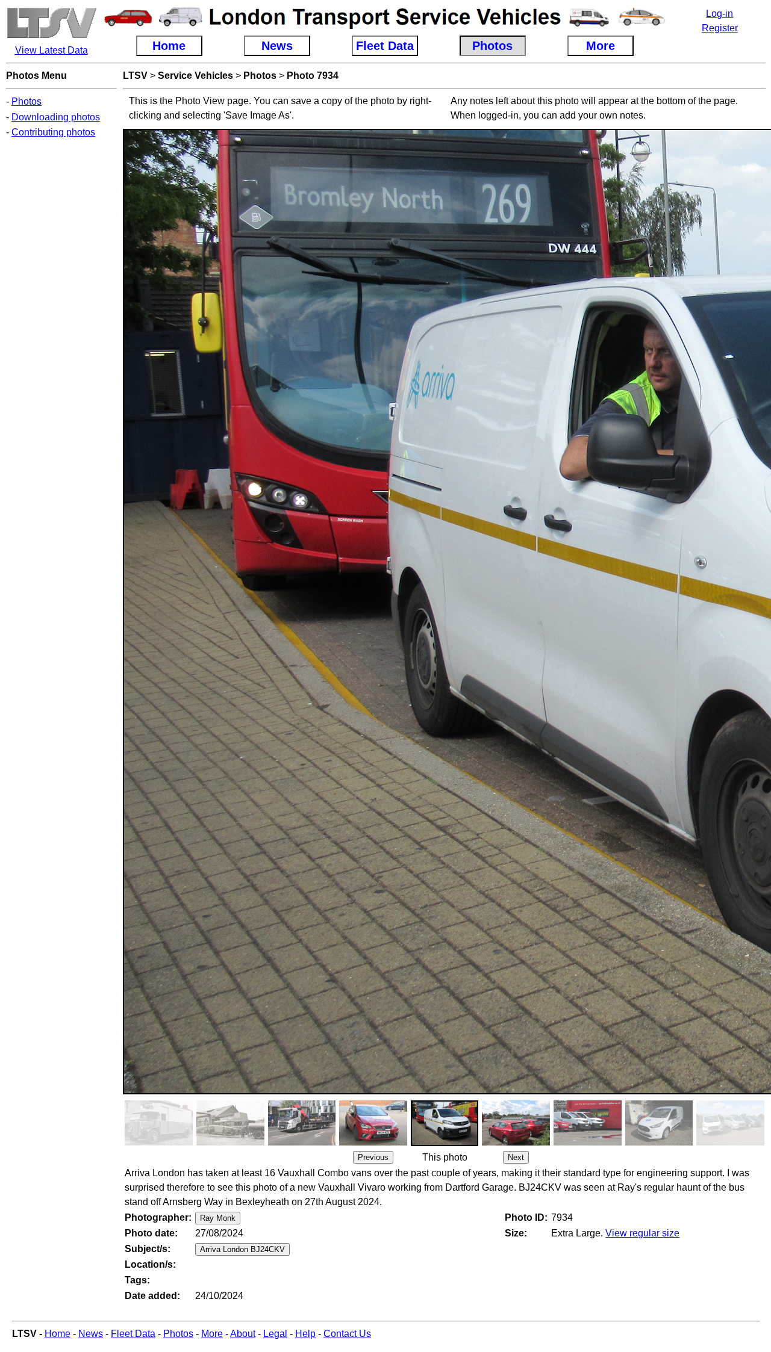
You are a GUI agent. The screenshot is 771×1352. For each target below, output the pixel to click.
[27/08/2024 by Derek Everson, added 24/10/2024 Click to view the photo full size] (302, 1142)
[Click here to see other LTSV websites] (51, 36)
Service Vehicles (195, 75)
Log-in (719, 13)
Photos (26, 101)
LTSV (135, 75)
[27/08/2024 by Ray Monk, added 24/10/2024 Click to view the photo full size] (373, 1142)
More (212, 1334)
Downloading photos (55, 117)
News (90, 1334)
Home (57, 1334)
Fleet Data (133, 1334)
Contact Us (347, 1334)
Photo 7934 (313, 75)
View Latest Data (51, 50)
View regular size (642, 1233)
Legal (275, 1334)
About (242, 1334)
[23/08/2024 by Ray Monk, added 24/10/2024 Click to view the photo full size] (659, 1142)
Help (305, 1334)
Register (720, 28)
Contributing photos (53, 132)
